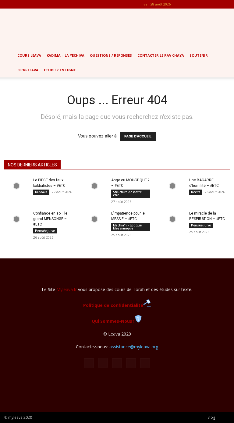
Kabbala (41, 192)
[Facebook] (185, 4)
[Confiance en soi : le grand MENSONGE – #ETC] (16, 219)
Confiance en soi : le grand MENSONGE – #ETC (50, 218)
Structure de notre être (127, 193)
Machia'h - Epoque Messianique (127, 226)
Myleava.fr (66, 289)
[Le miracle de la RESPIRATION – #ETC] (172, 219)
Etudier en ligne (60, 70)
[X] (215, 4)
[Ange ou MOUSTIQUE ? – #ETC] (94, 185)
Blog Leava (27, 70)
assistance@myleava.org (133, 347)
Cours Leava (29, 55)
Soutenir (199, 55)
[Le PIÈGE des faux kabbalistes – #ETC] (16, 185)
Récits (195, 192)
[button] (226, 56)
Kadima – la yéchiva (65, 55)
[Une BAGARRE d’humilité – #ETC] (172, 185)
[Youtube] (225, 4)
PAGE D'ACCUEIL (137, 136)
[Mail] (205, 4)
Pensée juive (45, 231)
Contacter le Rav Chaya (160, 55)
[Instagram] (195, 4)
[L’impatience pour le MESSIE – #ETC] (94, 219)
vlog (211, 417)
